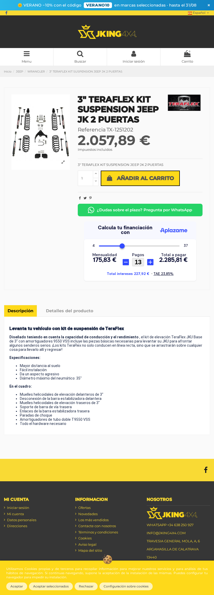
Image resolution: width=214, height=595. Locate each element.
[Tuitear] (85, 198)
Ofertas (84, 508)
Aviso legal (87, 544)
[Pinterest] (90, 198)
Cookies (85, 538)
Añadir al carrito (145, 178)
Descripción (20, 310)
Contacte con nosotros (97, 526)
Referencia (92, 129)
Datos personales (21, 520)
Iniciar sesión (18, 508)
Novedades (88, 514)
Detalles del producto (69, 310)
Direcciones (17, 526)
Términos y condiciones (98, 532)
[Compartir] (80, 198)
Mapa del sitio (90, 550)
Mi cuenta (15, 514)
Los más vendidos (93, 520)
